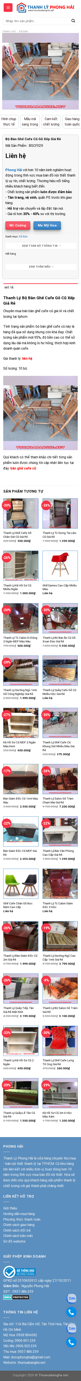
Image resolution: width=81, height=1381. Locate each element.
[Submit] (73, 21)
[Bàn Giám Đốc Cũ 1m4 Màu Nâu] (20, 779)
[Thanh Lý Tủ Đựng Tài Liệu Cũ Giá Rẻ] (60, 513)
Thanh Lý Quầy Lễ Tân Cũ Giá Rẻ (19, 1114)
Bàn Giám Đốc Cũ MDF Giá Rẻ (20, 852)
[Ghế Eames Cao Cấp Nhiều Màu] (60, 566)
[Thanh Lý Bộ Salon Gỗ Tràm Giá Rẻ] (60, 988)
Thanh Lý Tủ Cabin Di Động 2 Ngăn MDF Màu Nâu (20, 639)
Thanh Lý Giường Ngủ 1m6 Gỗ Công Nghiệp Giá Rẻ (20, 692)
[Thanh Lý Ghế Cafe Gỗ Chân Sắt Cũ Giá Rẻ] (20, 513)
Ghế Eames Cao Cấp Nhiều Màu (60, 587)
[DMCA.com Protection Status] (16, 1297)
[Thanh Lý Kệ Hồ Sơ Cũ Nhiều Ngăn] (20, 566)
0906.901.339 (25, 1341)
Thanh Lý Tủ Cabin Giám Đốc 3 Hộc (58, 905)
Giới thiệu (10, 1208)
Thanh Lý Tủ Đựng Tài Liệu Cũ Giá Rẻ (59, 534)
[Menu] (8, 7)
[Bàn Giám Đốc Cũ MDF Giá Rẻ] (20, 831)
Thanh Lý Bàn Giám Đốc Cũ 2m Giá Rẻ (20, 957)
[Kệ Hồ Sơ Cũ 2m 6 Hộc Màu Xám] (60, 1093)
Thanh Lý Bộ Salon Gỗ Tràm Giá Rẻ (60, 1010)
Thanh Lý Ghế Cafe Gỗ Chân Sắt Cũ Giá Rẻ (17, 534)
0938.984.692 (26, 1335)
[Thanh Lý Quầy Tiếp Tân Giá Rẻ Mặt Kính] (20, 988)
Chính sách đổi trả (16, 1230)
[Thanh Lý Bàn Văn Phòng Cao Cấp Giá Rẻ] (60, 831)
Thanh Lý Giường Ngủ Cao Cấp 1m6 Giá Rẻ (59, 957)
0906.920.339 (26, 1346)
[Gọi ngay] (71, 1342)
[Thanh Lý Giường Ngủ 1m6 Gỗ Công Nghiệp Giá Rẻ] (20, 671)
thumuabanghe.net (31, 1363)
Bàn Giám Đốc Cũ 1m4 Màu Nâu (20, 800)
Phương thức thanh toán (21, 1219)
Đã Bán (23, 31)
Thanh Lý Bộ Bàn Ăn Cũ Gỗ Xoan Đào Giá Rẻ (59, 639)
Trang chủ (9, 31)
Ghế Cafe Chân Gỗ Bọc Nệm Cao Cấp (18, 905)
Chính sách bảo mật (18, 1236)
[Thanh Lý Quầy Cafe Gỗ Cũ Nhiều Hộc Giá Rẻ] (60, 671)
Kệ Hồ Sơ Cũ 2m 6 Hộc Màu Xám (57, 1114)
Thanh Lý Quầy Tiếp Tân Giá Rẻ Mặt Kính (18, 1010)
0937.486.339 (23, 1292)
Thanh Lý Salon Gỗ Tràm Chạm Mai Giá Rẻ (58, 800)
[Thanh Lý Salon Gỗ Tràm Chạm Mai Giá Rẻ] (60, 779)
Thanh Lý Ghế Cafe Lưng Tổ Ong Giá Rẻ (58, 1062)
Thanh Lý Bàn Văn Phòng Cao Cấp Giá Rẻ (58, 852)
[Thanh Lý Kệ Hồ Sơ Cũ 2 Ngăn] (20, 1041)
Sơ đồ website (14, 1241)
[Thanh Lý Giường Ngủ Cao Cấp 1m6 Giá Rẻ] (60, 936)
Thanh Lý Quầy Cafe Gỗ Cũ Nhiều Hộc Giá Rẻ (59, 692)
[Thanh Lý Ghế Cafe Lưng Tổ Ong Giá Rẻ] (60, 1041)
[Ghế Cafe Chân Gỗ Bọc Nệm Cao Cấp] (20, 884)
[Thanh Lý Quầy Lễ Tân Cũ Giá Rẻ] (20, 1093)
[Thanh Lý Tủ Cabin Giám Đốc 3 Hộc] (60, 884)
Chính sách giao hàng (19, 1225)
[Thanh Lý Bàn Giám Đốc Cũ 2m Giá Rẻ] (20, 936)
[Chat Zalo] (71, 1329)
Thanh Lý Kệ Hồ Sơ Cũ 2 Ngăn (18, 1062)
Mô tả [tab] (9, 287)
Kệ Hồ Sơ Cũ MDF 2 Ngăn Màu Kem (19, 744)
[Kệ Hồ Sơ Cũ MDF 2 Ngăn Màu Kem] (20, 723)
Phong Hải (13, 170)
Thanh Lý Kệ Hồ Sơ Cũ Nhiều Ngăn (17, 587)
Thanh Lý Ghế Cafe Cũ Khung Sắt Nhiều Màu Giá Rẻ (59, 746)
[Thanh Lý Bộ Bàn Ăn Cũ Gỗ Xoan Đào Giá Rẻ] (60, 618)
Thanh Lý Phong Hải (18, 1158)
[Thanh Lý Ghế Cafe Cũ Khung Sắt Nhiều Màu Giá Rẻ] (60, 723)
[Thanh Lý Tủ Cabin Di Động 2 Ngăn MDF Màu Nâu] (20, 618)
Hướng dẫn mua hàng (19, 1214)
